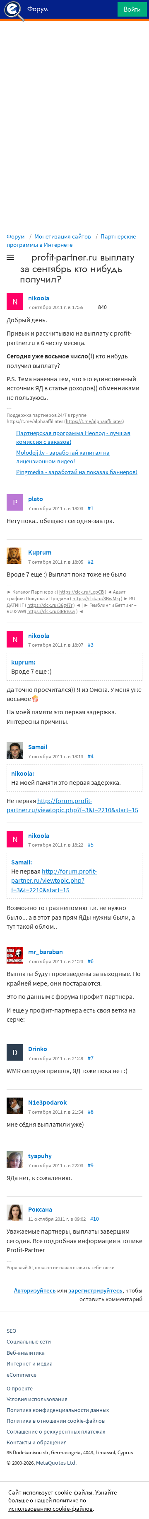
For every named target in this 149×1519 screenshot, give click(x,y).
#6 (91, 961)
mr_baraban (45, 951)
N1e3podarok (47, 1102)
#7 (91, 1058)
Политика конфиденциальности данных (58, 1410)
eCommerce (21, 1374)
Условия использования (37, 1399)
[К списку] (24, 259)
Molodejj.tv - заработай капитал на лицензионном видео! (63, 456)
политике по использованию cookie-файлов (50, 1504)
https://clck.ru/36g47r (49, 605)
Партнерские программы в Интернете (71, 240)
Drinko (37, 1048)
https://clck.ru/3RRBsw (51, 611)
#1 (91, 508)
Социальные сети (29, 1341)
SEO (11, 1330)
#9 (91, 1165)
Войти (132, 9)
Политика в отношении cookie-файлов (56, 1420)
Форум (16, 236)
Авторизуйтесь (35, 1290)
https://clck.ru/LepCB (81, 592)
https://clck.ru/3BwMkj (96, 598)
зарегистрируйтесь (95, 1290)
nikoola (38, 298)
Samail (37, 746)
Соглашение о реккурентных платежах (56, 1431)
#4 (91, 756)
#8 (91, 1111)
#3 (91, 644)
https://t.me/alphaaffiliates (94, 421)
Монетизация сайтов (62, 236)
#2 (91, 561)
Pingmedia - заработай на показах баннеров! (76, 472)
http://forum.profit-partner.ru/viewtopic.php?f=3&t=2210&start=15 (54, 880)
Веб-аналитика (26, 1352)
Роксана (40, 1209)
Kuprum (39, 552)
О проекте (20, 1388)
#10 (94, 1218)
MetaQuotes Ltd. (56, 1462)
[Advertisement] (74, 42)
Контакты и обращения (37, 1442)
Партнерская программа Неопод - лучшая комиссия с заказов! (73, 437)
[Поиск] (108, 11)
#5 (91, 844)
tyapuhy (40, 1155)
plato (35, 498)
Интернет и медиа (30, 1363)
